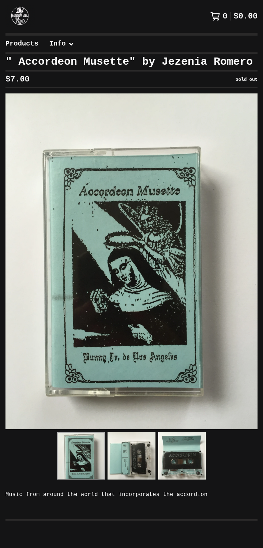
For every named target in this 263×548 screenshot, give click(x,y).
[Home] (20, 16)
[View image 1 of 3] (81, 456)
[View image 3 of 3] (182, 456)
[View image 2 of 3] (131, 456)
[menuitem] (21, 44)
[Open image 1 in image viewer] (131, 261)
